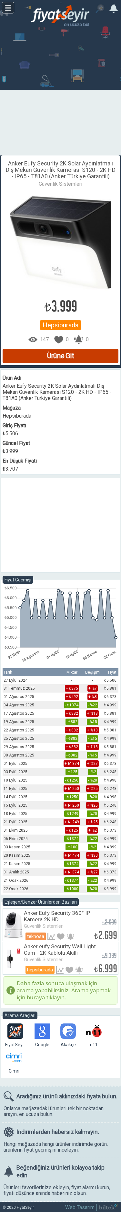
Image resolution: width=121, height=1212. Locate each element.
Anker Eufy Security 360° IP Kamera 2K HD (57, 916)
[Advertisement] (60, 92)
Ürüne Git (60, 356)
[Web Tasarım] (108, 1208)
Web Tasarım (80, 1207)
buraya (36, 997)
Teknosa (35, 936)
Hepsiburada (60, 325)
